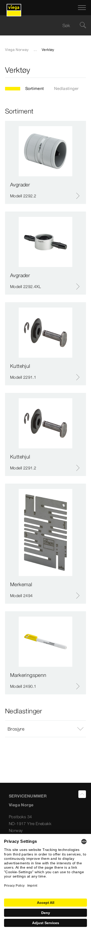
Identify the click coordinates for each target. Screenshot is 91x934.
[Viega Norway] (14, 7)
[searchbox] (41, 25)
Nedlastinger (66, 88)
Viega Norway (17, 49)
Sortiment (34, 88)
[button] (45, 729)
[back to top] (82, 794)
